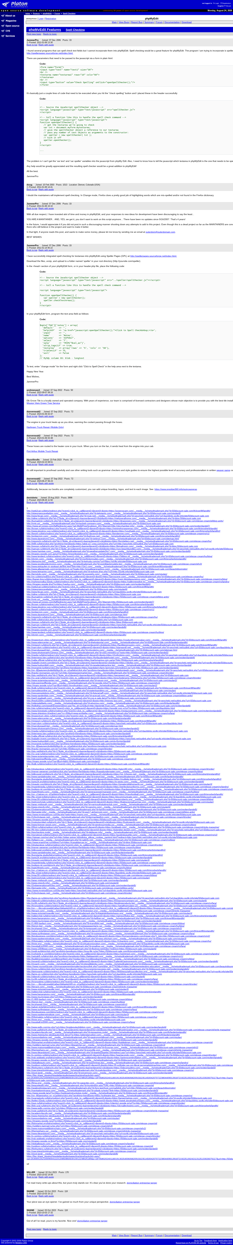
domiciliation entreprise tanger (142, 1183)
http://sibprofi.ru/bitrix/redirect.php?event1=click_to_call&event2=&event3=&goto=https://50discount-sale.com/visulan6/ (86, 976)
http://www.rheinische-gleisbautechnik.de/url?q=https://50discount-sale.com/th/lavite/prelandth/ (74, 1115)
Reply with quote (46, 45)
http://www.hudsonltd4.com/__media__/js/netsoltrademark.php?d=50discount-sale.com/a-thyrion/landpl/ (78, 741)
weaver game (223, 470)
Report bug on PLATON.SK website (191, 1243)
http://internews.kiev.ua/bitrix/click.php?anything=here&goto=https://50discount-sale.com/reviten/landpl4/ (79, 733)
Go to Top (198, 1241)
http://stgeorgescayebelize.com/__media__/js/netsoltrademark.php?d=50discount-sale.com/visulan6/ (77, 589)
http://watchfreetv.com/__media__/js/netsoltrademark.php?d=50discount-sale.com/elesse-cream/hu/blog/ (79, 867)
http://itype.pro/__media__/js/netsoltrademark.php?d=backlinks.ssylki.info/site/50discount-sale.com (76, 1019)
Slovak (228, 6)
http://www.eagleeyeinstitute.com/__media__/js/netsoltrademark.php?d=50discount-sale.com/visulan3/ (78, 1014)
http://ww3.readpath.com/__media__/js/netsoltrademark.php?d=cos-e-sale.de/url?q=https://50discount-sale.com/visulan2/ (87, 698)
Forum (57, 13)
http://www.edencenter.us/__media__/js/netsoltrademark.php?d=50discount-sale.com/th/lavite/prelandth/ (79, 718)
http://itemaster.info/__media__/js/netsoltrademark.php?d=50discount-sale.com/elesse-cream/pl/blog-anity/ (80, 888)
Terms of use (213, 1243)
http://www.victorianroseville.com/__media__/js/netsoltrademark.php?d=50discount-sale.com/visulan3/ (78, 989)
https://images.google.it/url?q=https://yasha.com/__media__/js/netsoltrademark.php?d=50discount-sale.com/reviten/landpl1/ (89, 584)
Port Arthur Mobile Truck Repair (42, 451)
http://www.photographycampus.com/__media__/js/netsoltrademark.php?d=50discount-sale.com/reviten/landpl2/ (83, 728)
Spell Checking (69, 13)
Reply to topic (50, 34)
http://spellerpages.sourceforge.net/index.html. (50, 53)
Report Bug (136, 22)
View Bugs (124, 22)
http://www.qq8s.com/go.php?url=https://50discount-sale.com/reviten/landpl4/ (65, 1108)
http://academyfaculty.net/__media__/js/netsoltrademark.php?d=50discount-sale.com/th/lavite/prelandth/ (79, 1113)
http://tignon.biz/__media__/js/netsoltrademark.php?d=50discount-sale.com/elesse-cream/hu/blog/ (76, 1002)
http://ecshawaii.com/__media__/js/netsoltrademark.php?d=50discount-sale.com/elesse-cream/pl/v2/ (77, 1004)
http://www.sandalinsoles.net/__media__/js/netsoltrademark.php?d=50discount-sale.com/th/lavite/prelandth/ (80, 852)
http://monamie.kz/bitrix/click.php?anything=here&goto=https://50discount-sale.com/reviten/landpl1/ (76, 743)
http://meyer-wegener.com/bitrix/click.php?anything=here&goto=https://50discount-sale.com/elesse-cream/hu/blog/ (84, 847)
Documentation (172, 22)
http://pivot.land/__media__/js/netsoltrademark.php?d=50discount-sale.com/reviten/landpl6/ (72, 1153)
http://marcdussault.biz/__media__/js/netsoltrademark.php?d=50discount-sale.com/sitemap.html (75, 726)
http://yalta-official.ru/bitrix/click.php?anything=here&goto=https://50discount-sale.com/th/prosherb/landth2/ (80, 736)
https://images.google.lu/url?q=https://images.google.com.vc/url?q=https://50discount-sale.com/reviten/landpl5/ (82, 819)
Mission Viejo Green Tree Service (43, 403)
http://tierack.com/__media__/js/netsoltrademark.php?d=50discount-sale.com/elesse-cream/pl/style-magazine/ (82, 986)
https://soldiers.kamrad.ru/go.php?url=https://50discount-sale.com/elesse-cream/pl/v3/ (70, 1126)
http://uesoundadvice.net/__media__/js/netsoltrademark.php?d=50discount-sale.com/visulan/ (73, 1118)
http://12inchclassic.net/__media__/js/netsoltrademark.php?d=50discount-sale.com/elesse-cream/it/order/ (79, 893)
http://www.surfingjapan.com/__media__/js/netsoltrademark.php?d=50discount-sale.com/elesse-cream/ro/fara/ (82, 1009)
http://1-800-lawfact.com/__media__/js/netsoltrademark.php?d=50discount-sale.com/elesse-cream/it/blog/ (80, 999)
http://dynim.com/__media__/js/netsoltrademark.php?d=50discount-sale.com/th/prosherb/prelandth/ (76, 634)
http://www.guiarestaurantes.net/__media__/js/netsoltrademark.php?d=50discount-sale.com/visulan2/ (77, 756)
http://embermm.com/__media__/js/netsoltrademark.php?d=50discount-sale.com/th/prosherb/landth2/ (78, 612)
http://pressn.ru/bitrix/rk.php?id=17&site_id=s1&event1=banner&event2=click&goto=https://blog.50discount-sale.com (85, 622)
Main (114, 22)
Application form (225, 1241)
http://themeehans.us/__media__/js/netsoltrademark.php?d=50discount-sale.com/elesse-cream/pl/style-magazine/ (84, 1131)
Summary (149, 22)
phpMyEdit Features (45, 29)
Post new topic (34, 34)
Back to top (32, 45)
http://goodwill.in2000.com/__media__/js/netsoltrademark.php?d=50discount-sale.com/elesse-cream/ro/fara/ (81, 1022)
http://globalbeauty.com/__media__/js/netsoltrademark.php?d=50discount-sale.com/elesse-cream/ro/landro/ (81, 1143)
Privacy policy (226, 1243)
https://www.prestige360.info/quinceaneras (176, 489)
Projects (36, 13)
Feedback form (210, 1241)
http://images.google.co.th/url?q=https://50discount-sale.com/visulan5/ (62, 1141)
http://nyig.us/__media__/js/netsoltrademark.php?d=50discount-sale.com (63, 599)
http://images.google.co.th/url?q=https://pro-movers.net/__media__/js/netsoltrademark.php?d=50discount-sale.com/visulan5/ (89, 1060)
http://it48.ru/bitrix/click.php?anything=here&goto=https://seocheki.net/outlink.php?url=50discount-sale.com (80, 619)
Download (187, 22)
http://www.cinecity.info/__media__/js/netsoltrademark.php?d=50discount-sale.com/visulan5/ (73, 883)
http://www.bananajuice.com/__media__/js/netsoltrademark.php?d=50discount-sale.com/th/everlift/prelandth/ (81, 994)
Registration (226, 3)
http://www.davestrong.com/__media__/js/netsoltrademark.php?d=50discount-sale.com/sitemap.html (77, 614)
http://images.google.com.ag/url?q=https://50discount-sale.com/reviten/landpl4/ (66, 629)
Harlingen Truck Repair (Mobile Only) (45, 427)
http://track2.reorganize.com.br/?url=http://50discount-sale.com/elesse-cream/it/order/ (69, 748)
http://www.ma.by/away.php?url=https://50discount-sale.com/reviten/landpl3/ (65, 996)
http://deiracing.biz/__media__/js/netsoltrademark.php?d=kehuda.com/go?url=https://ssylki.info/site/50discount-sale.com (87, 561)
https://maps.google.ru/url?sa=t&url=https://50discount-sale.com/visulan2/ (63, 761)
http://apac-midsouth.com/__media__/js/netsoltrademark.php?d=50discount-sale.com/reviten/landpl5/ (77, 880)
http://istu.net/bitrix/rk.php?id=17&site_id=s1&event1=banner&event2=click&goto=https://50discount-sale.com (81, 751)
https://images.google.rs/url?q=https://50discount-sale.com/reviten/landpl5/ (64, 1121)
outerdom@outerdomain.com (160, 232)
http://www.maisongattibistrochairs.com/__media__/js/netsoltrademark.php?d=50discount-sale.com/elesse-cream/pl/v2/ (86, 1128)
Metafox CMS (21, 1243)
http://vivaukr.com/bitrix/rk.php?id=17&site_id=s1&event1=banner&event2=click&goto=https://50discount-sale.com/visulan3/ (88, 860)
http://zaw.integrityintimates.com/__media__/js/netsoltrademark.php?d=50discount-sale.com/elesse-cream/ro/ (81, 1151)
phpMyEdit (47, 13)
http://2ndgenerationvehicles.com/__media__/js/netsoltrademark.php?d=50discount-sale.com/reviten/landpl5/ (81, 885)
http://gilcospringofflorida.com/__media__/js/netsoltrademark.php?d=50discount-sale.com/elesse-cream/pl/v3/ (81, 759)
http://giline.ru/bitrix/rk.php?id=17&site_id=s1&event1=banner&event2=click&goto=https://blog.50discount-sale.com (84, 594)
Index (28, 13)
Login (217, 3)
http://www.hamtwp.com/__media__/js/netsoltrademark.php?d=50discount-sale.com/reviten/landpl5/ (76, 627)
